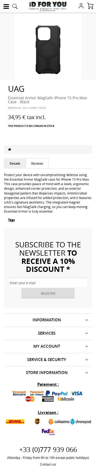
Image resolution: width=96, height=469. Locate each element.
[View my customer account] (81, 6)
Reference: (15, 108)
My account (46, 346)
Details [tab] (15, 163)
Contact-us (48, 464)
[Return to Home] (9, 149)
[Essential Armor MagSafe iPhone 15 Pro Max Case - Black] (48, 46)
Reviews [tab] (37, 163)
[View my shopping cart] (90, 6)
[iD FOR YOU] (48, 4)
